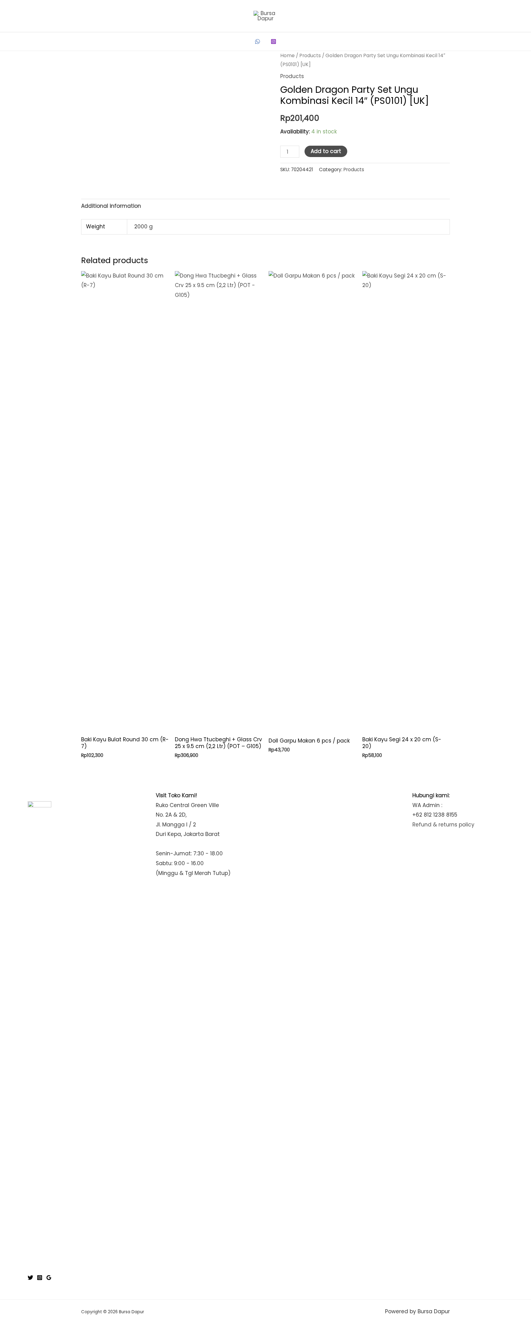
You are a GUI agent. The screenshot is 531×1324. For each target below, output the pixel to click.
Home (287, 55)
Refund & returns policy (443, 824)
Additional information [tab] (111, 206)
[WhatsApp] (257, 41)
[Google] (49, 1277)
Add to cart (326, 151)
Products (310, 55)
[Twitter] (30, 1277)
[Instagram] (273, 41)
